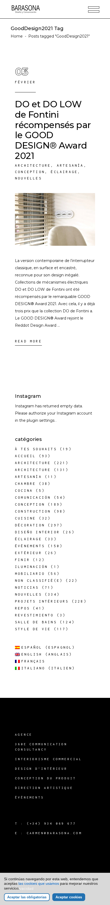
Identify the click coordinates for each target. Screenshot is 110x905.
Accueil (25, 456)
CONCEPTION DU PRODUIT (45, 778)
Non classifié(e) (39, 581)
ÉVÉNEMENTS (29, 797)
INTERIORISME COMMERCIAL (48, 759)
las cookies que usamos (38, 883)
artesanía (70, 165)
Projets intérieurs (42, 601)
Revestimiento (34, 615)
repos (22, 608)
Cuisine (25, 518)
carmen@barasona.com (54, 833)
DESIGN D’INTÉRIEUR (41, 768)
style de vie (33, 629)
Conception (30, 172)
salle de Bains (36, 622)
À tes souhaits (36, 449)
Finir (22, 560)
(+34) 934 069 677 (51, 823)
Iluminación (31, 567)
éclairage (64, 172)
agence (23, 734)
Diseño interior (37, 532)
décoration (30, 525)
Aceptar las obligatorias (26, 897)
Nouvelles (28, 178)
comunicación (33, 497)
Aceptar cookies (69, 897)
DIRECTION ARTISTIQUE (44, 787)
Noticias (27, 587)
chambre (25, 484)
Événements (30, 546)
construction (33, 511)
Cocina (24, 491)
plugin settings (41, 420)
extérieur (28, 553)
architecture (33, 165)
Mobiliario (30, 574)
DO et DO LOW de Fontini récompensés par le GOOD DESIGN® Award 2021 (53, 130)
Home (17, 36)
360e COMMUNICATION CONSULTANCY (41, 746)
